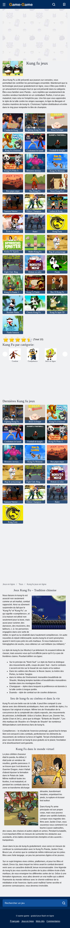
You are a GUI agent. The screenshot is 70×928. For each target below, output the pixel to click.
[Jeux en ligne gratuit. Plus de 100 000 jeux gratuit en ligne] (21, 4)
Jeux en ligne (27, 921)
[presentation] (5, 354)
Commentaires (53, 921)
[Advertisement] (31, 34)
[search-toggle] (53, 4)
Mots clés (40, 921)
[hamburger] (4, 4)
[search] (63, 903)
